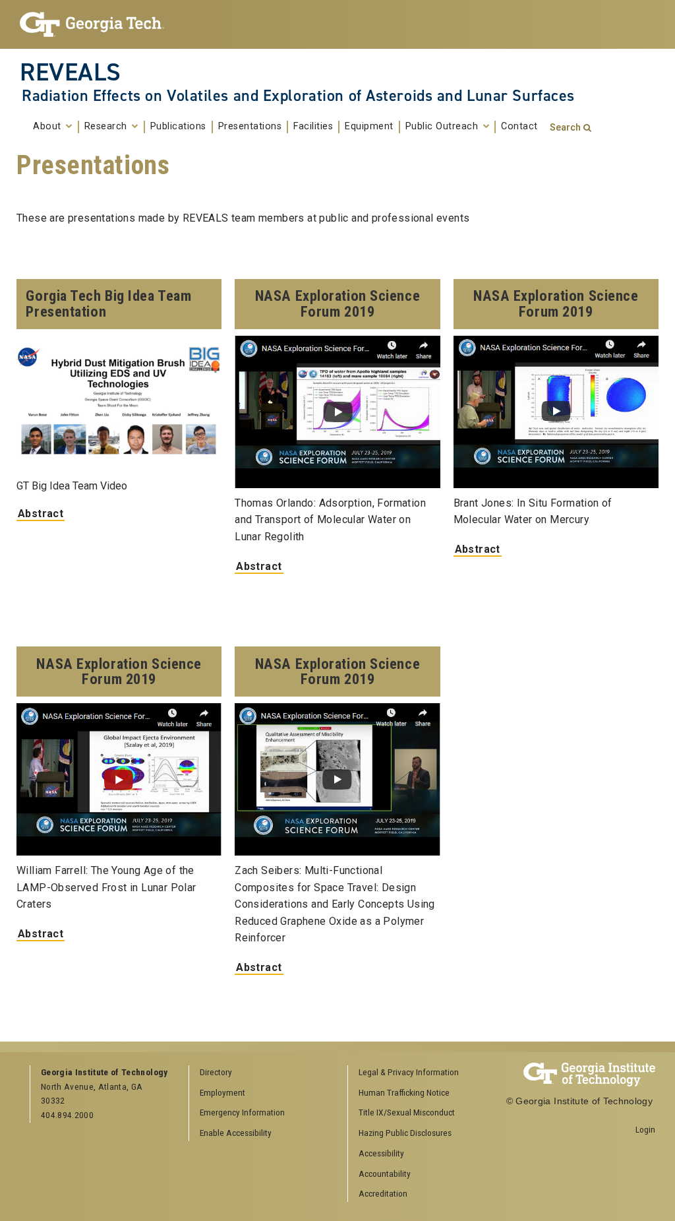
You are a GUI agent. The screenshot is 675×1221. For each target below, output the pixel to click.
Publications (178, 126)
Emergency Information (242, 1112)
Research (107, 126)
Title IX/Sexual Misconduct (407, 1112)
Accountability (385, 1173)
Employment (222, 1092)
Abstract (40, 513)
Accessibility (381, 1153)
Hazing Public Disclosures (405, 1132)
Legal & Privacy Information (409, 1072)
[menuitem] (422, 1072)
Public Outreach (443, 126)
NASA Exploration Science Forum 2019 (337, 303)
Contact (519, 126)
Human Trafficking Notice (404, 1092)
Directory (216, 1072)
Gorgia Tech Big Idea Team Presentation (108, 303)
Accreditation (383, 1193)
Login (645, 1129)
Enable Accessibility (236, 1132)
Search (565, 127)
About (48, 126)
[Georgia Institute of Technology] (92, 24)
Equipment (369, 126)
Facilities (313, 126)
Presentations (250, 126)
